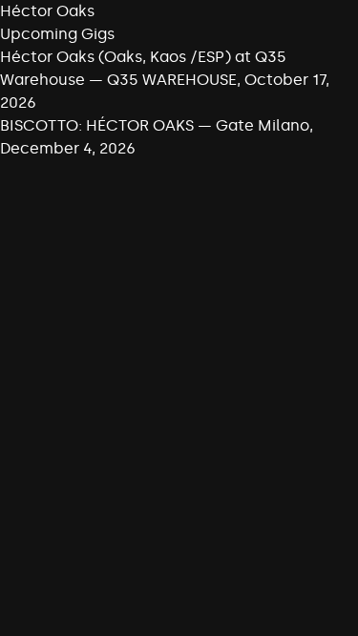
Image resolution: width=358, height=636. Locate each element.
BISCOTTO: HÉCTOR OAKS (97, 125)
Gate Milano (262, 125)
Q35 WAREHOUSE (172, 80)
